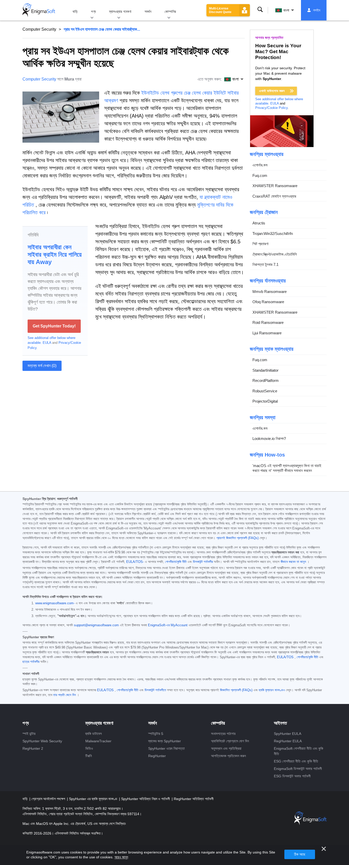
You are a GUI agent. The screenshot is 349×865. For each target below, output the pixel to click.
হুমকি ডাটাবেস (93, 734)
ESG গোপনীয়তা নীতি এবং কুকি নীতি (296, 761)
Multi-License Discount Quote (220, 10)
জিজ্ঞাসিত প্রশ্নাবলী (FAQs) (236, 690)
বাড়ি (75, 11)
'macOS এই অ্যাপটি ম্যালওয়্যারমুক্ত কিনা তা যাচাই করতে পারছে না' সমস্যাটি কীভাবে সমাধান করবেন (286, 468)
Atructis (258, 223)
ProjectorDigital (265, 401)
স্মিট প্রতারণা (260, 244)
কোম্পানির (170, 11)
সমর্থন (148, 11)
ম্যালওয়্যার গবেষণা (120, 11)
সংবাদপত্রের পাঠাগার (223, 734)
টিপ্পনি (88, 756)
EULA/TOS (285, 657)
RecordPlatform (265, 380)
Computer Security (39, 29)
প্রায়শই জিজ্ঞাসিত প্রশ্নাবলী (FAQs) (237, 538)
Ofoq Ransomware (268, 302)
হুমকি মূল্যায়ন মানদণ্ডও (272, 690)
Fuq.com (259, 175)
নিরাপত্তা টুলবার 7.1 (265, 264)
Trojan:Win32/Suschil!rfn (272, 233)
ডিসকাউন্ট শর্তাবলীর (203, 562)
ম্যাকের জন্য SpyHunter (164, 741)
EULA (47, 343)
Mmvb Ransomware (269, 291)
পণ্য (93, 11)
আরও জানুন (121, 857)
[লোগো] (38, 10)
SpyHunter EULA (287, 734)
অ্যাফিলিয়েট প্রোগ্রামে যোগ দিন (230, 741)
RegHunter (157, 756)
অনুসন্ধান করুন (260, 9)
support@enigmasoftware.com (96, 625)
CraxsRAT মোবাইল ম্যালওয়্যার (274, 196)
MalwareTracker (98, 741)
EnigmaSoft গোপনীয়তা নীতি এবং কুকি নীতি (298, 751)
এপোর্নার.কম (259, 165)
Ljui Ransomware (267, 333)
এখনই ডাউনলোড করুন (272, 91)
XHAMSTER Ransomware (274, 186)
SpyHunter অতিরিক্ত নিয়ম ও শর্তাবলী (146, 799)
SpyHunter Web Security (42, 741)
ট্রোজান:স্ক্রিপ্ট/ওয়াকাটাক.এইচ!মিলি (274, 254)
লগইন (316, 10)
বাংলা (286, 10)
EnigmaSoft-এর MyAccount (168, 625)
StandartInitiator (265, 370)
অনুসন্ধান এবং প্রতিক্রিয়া (226, 748)
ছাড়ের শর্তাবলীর (30, 662)
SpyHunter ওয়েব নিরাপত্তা (166, 748)
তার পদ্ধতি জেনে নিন (64, 695)
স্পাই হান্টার (29, 734)
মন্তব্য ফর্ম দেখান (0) (42, 365)
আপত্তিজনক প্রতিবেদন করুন (228, 756)
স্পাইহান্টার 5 (155, 734)
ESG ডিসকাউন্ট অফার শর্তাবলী (292, 776)
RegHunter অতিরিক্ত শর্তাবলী (194, 799)
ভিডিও (89, 748)
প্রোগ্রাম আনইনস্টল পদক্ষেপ (48, 799)
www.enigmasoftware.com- (55, 603)
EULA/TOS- (135, 562)
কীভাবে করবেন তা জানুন (293, 562)
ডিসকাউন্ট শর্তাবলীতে (155, 690)
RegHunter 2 (32, 748)
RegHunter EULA (288, 741)
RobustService (264, 391)
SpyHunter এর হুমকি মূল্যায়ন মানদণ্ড (93, 799)
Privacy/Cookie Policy (271, 108)
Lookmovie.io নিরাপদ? (269, 438)
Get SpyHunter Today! (54, 326)
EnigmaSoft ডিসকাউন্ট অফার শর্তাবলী (298, 769)
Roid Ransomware (268, 322)
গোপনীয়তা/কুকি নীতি (176, 562)
